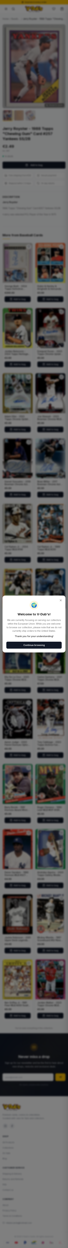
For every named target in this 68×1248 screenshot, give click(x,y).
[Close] (61, 600)
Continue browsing (34, 645)
